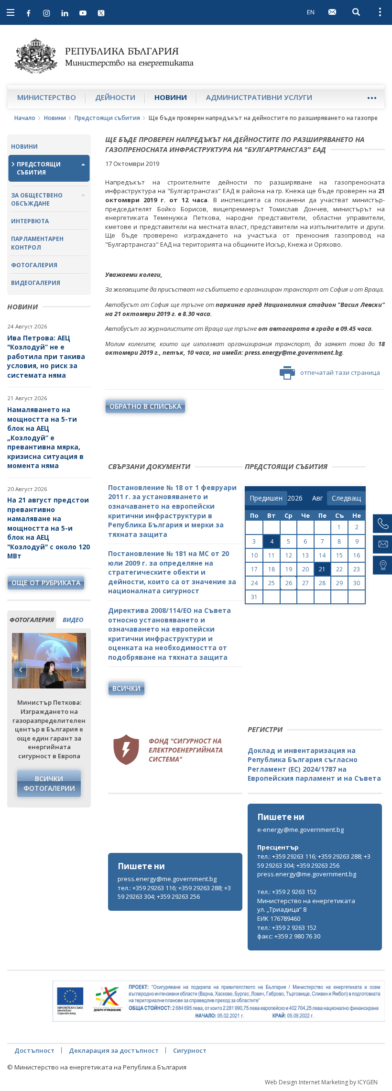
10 (254, 555)
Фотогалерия (34, 265)
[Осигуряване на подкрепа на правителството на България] (219, 1001)
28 (322, 583)
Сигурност (190, 1050)
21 (322, 569)
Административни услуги (259, 97)
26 (288, 583)
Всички (126, 688)
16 (356, 555)
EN (311, 12)
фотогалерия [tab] (32, 619)
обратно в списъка (145, 406)
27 (305, 583)
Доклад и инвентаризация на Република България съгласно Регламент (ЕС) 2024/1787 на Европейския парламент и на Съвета (314, 764)
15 (339, 555)
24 (254, 583)
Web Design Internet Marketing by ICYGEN (321, 1082)
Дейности (115, 97)
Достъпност (34, 1050)
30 (356, 583)
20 (305, 569)
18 (271, 569)
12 (288, 555)
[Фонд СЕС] (168, 748)
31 (254, 597)
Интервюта (30, 221)
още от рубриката (45, 582)
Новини (170, 97)
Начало (24, 118)
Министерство (46, 97)
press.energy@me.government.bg (167, 878)
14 (322, 555)
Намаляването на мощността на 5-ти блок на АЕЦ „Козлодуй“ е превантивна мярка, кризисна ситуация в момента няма (45, 437)
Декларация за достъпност (114, 1050)
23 (356, 569)
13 (305, 555)
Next (77, 670)
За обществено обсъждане (37, 199)
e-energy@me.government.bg (300, 829)
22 (339, 569)
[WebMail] (332, 12)
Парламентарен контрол (37, 243)
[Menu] (371, 97)
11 (271, 555)
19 (288, 569)
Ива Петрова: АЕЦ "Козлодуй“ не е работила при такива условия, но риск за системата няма (46, 356)
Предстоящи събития (107, 118)
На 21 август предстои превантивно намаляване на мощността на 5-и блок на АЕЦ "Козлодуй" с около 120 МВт (48, 527)
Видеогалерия (35, 283)
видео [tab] (73, 619)
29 (339, 583)
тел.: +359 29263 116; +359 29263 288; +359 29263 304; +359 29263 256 (174, 892)
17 (254, 569)
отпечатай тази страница (340, 372)
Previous (20, 670)
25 (271, 583)
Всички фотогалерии (49, 783)
